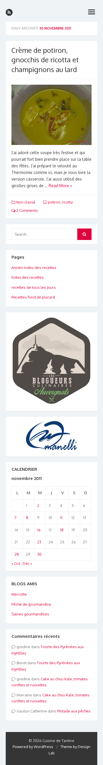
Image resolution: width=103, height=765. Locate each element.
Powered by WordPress (33, 746)
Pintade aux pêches (74, 711)
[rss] (9, 12)
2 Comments (26, 210)
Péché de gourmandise (31, 604)
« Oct (15, 563)
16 (39, 530)
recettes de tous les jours (33, 287)
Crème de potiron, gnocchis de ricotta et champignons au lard (45, 60)
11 (61, 517)
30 (39, 554)
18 (62, 530)
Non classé (25, 202)
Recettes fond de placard (33, 297)
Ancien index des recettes (33, 267)
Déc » (27, 563)
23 (39, 542)
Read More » (60, 185)
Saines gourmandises (30, 614)
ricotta (67, 202)
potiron (54, 202)
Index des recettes (27, 277)
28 (17, 554)
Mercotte (19, 594)
